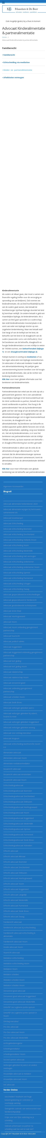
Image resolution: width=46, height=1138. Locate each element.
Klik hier (6, 379)
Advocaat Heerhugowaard (14, 616)
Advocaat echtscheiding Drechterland (18, 534)
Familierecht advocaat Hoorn (15, 941)
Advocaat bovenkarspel (13, 518)
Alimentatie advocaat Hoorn (15, 758)
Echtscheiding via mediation (16, 62)
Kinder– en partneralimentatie (17, 70)
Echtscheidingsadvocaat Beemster (17, 791)
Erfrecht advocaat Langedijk (15, 894)
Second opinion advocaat (13, 1059)
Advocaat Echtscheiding (13, 523)
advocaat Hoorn (10, 622)
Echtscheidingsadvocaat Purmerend (18, 834)
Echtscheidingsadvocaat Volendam (17, 845)
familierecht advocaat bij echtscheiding (19, 927)
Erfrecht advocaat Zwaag (13, 916)
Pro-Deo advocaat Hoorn (14, 1032)
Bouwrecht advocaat (12, 769)
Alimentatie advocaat (12, 752)
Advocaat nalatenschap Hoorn (15, 677)
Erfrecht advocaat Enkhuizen (15, 873)
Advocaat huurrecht (11, 636)
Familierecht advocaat (12, 922)
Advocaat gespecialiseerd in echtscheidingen (21, 594)
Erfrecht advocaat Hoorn (13, 884)
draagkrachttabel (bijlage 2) (24, 352)
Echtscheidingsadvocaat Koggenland (18, 818)
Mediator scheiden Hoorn (14, 980)
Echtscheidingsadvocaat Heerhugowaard (20, 807)
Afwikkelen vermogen (13, 77)
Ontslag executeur (11, 1021)
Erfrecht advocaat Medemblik (15, 900)
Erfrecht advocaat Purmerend (15, 905)
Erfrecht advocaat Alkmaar (14, 856)
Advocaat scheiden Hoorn (14, 697)
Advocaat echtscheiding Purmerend (18, 578)
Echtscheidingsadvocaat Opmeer (17, 829)
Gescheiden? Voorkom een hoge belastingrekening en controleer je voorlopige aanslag (19, 1099)
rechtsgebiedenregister (12, 1043)
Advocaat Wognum (11, 738)
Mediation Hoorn (10, 969)
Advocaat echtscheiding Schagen (17, 583)
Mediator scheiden (11, 974)
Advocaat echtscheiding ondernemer (18, 561)
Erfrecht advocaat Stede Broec (16, 911)
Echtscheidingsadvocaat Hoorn (16, 812)
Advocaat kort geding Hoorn (15, 666)
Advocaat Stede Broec (12, 702)
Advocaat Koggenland (12, 647)
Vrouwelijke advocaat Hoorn (15, 1079)
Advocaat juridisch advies (13, 641)
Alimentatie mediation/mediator (16, 763)
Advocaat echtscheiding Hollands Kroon (19, 540)
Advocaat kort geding (12, 661)
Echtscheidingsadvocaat (13, 785)
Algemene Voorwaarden (13, 486)
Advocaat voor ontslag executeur (17, 733)
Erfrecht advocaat (10, 851)
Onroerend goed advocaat (14, 991)
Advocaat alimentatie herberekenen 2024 (20, 504)
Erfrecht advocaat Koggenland (15, 889)
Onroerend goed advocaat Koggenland (19, 996)
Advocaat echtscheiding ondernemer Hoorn (21, 567)
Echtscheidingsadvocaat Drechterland (18, 796)
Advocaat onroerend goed (14, 683)
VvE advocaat (9, 1084)
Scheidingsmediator (11, 1048)
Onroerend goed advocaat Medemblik (19, 1002)
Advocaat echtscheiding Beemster (17, 529)
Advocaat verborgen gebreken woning (19, 727)
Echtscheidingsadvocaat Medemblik (18, 823)
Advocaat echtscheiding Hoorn (16, 545)
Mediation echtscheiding (13, 958)
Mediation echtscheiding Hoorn (16, 963)
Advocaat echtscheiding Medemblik (18, 551)
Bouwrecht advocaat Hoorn (14, 780)
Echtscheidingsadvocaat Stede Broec (18, 840)
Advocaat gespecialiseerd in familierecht (20, 600)
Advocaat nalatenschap (13, 672)
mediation (31, 357)
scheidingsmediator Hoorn (14, 1054)
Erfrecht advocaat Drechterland (16, 867)
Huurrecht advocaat (11, 952)
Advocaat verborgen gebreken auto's (18, 708)
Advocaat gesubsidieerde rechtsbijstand (19, 605)
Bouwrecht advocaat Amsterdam (17, 774)
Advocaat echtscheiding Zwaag (16, 589)
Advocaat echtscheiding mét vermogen (19, 556)
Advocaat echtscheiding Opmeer (16, 572)
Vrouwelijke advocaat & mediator (17, 1074)
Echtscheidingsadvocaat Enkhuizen (17, 802)
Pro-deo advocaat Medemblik (15, 1038)
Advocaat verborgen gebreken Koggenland (21, 722)
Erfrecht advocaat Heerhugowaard (17, 878)
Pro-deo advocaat (10, 1027)
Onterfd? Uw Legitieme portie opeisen (19, 1007)
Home (4, 37)
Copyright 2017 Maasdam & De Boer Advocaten (18, 1134)
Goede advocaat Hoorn (13, 947)
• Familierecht (8, 55)
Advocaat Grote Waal (12, 611)
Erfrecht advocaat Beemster (15, 862)
